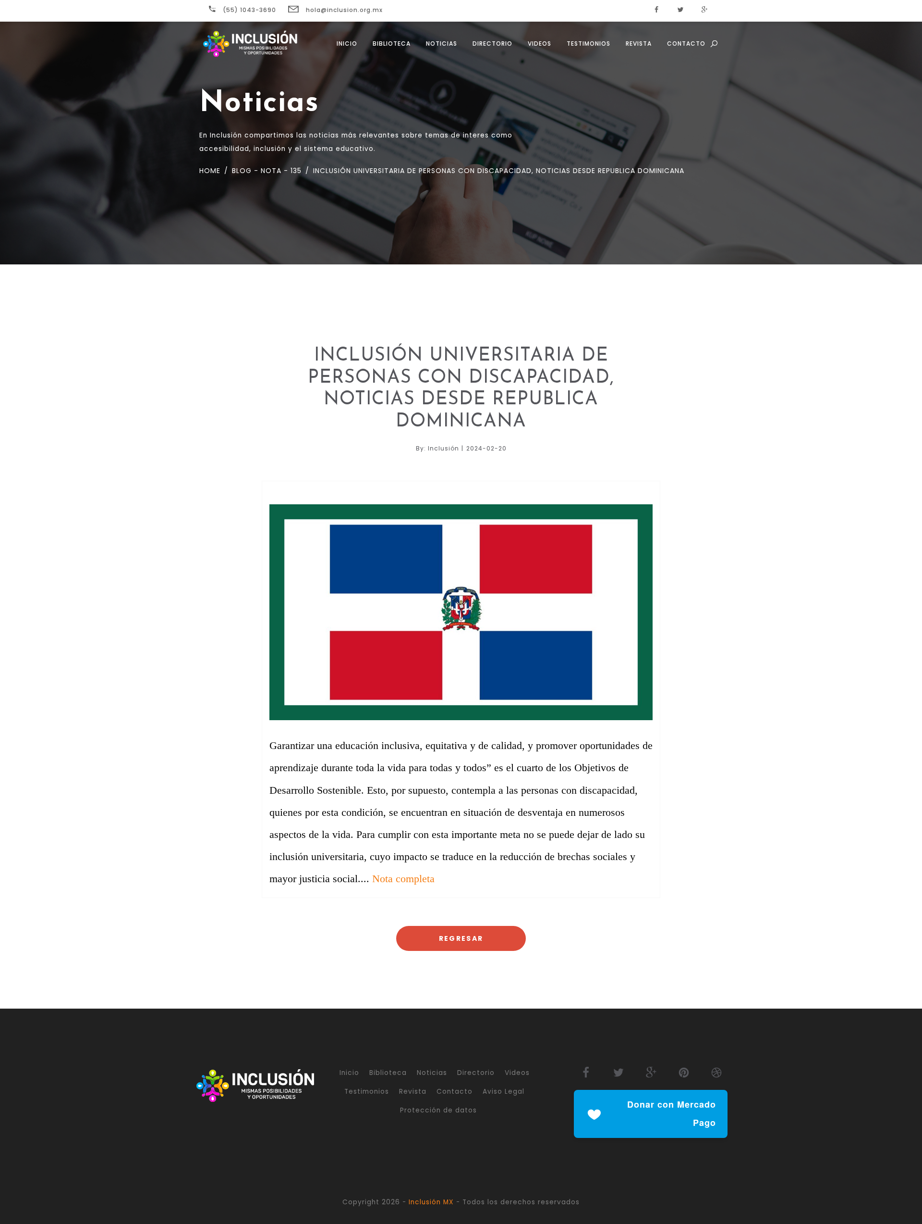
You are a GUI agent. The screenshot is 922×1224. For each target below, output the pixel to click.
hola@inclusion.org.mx (343, 10)
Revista (639, 43)
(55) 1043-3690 (248, 10)
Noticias (441, 43)
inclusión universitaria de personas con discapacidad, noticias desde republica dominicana (497, 170)
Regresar (461, 938)
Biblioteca (392, 43)
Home (209, 170)
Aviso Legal (503, 1091)
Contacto (686, 43)
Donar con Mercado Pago (671, 1113)
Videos (539, 43)
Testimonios (588, 43)
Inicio (347, 43)
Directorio (492, 43)
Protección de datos (438, 1110)
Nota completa (403, 879)
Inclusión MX (431, 1202)
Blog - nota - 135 (266, 170)
